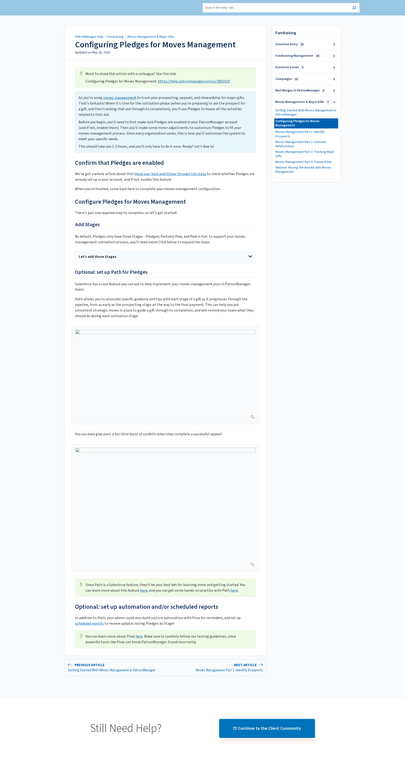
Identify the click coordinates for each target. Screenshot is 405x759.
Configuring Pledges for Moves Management (155, 44)
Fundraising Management (297, 55)
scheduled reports (89, 623)
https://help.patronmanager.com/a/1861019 (194, 81)
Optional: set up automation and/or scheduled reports (146, 606)
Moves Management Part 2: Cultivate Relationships (300, 144)
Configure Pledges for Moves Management (130, 201)
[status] (165, 78)
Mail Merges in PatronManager (299, 90)
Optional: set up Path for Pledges (111, 272)
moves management (119, 97)
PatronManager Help (89, 36)
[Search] (354, 8)
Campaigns (286, 79)
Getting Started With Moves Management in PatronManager (305, 112)
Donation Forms (289, 67)
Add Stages (87, 224)
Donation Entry (289, 44)
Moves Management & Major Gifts (151, 36)
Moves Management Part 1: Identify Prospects (300, 134)
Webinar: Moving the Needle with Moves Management (303, 169)
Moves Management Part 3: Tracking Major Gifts (304, 154)
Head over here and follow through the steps (170, 174)
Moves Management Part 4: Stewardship (303, 162)
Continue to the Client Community (269, 728)
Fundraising (115, 36)
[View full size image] (165, 375)
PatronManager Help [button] (60, 2)
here (143, 590)
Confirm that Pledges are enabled (119, 162)
